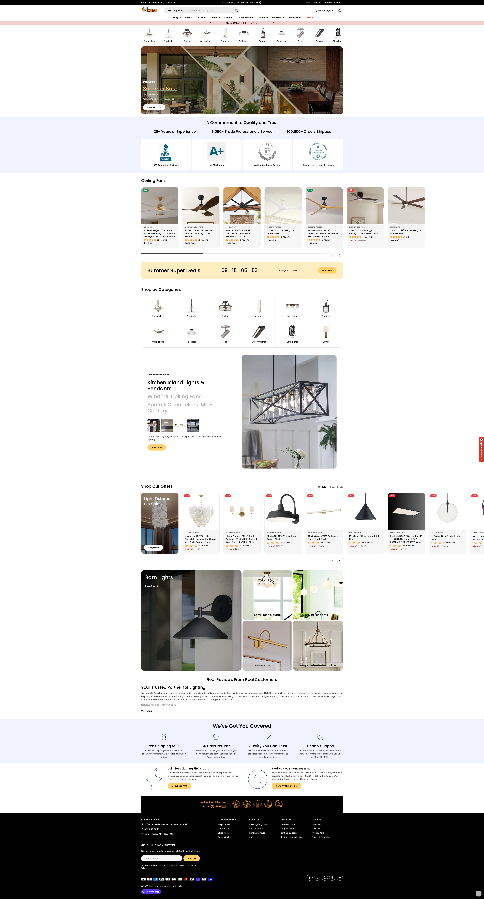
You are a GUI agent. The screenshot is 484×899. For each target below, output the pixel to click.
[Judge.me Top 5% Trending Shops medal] (279, 804)
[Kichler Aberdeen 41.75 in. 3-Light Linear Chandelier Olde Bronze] (153, 425)
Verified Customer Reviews (267, 165)
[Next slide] (340, 254)
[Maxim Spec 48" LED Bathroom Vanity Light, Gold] (324, 511)
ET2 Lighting (355, 533)
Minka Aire (148, 227)
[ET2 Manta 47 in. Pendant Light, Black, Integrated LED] (167, 425)
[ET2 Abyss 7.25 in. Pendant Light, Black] (365, 511)
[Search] (236, 10)
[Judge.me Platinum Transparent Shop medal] (247, 804)
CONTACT (318, 2)
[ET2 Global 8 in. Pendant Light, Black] (447, 511)
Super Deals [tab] (336, 487)
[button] (210, 23)
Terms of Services (177, 865)
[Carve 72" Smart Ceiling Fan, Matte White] (283, 205)
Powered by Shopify (172, 886)
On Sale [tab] (322, 487)
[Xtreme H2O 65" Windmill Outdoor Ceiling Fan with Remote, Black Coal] (242, 205)
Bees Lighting (155, 886)
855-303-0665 (332, 2)
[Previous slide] (332, 254)
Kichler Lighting (357, 227)
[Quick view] (175, 193)
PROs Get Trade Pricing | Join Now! (158, 2)
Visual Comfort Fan (194, 227)
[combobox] (202, 10)
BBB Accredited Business (166, 165)
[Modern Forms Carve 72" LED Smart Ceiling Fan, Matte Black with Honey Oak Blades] (324, 205)
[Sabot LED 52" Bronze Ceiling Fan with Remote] (406, 205)
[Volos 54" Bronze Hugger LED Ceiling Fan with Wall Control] (365, 205)
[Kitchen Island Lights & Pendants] (289, 412)
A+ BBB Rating (216, 165)
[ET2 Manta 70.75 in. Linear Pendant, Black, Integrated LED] (193, 425)
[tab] (188, 385)
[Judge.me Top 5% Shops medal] (268, 804)
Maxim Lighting (192, 533)
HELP (308, 2)
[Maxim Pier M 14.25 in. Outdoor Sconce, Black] (283, 511)
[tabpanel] (188, 435)
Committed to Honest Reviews (318, 165)
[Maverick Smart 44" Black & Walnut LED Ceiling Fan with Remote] (200, 205)
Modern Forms (274, 227)
